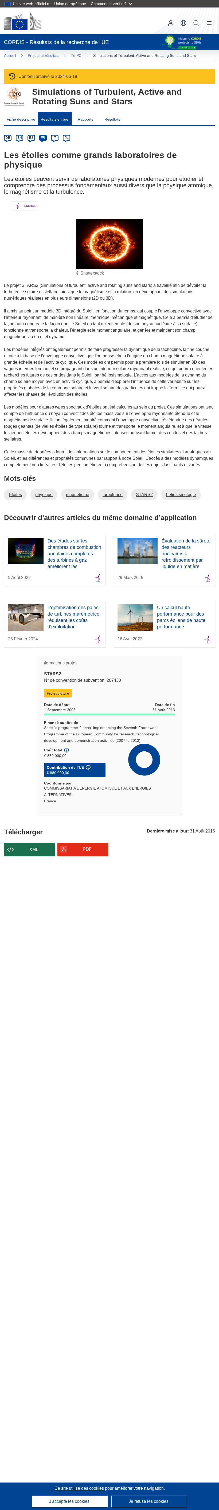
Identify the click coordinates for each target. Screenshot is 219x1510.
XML (33, 849)
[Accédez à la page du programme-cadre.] (14, 96)
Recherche (196, 23)
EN (19, 138)
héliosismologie (181, 494)
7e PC (76, 55)
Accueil (10, 55)
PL (67, 138)
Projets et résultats (43, 55)
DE (8, 138)
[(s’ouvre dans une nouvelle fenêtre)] (22, 21)
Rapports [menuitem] (85, 119)
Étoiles (15, 494)
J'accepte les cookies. (70, 1501)
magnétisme (77, 494)
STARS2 (144, 494)
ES (31, 138)
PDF (87, 849)
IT (54, 138)
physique (44, 494)
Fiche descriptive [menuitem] (21, 119)
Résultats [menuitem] (112, 119)
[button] (183, 23)
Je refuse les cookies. (149, 1501)
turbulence (113, 494)
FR (43, 138)
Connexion (171, 23)
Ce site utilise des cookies (79, 1488)
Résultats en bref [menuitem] (55, 119)
